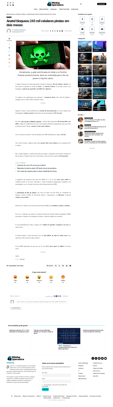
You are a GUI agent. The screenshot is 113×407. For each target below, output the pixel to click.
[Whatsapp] (13, 3)
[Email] (62, 31)
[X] (92, 21)
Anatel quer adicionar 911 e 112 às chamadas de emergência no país (19, 331)
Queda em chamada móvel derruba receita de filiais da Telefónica (93, 331)
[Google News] (102, 31)
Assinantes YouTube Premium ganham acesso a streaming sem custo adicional (95, 142)
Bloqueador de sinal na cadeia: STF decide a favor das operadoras (36, 168)
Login (66, 296)
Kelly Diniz (22, 259)
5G (80, 48)
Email (43, 378)
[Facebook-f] (8, 3)
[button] (81, 4)
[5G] (85, 46)
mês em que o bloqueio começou (31, 121)
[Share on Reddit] (60, 31)
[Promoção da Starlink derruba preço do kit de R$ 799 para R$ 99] (80, 126)
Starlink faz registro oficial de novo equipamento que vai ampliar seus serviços (94, 135)
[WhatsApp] (92, 31)
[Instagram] (10, 3)
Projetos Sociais (84, 72)
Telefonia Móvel (98, 95)
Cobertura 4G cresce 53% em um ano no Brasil (31, 165)
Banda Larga (97, 48)
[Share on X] (53, 31)
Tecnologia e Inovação (90, 131)
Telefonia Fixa (83, 95)
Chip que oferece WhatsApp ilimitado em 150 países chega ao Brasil (43, 332)
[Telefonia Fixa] (85, 93)
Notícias (9, 17)
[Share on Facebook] (50, 31)
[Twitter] (8, 5)
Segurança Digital (84, 83)
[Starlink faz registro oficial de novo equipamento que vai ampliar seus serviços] (80, 134)
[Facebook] (82, 21)
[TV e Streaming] (85, 105)
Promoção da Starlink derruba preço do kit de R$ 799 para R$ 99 (95, 127)
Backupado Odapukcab (20, 30)
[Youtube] (13, 5)
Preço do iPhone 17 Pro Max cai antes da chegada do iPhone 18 (94, 120)
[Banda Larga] (99, 46)
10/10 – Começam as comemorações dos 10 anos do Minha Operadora (67, 347)
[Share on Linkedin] (57, 31)
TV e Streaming (83, 107)
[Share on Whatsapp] (55, 31)
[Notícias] (99, 105)
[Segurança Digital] (85, 81)
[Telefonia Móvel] (99, 93)
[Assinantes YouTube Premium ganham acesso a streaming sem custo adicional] (80, 141)
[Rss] (10, 5)
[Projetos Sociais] (85, 70)
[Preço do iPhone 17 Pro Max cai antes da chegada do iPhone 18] (80, 120)
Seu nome (44, 372)
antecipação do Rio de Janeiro (26, 192)
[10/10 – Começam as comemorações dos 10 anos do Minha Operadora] (68, 336)
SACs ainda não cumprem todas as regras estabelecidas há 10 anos (37, 171)
